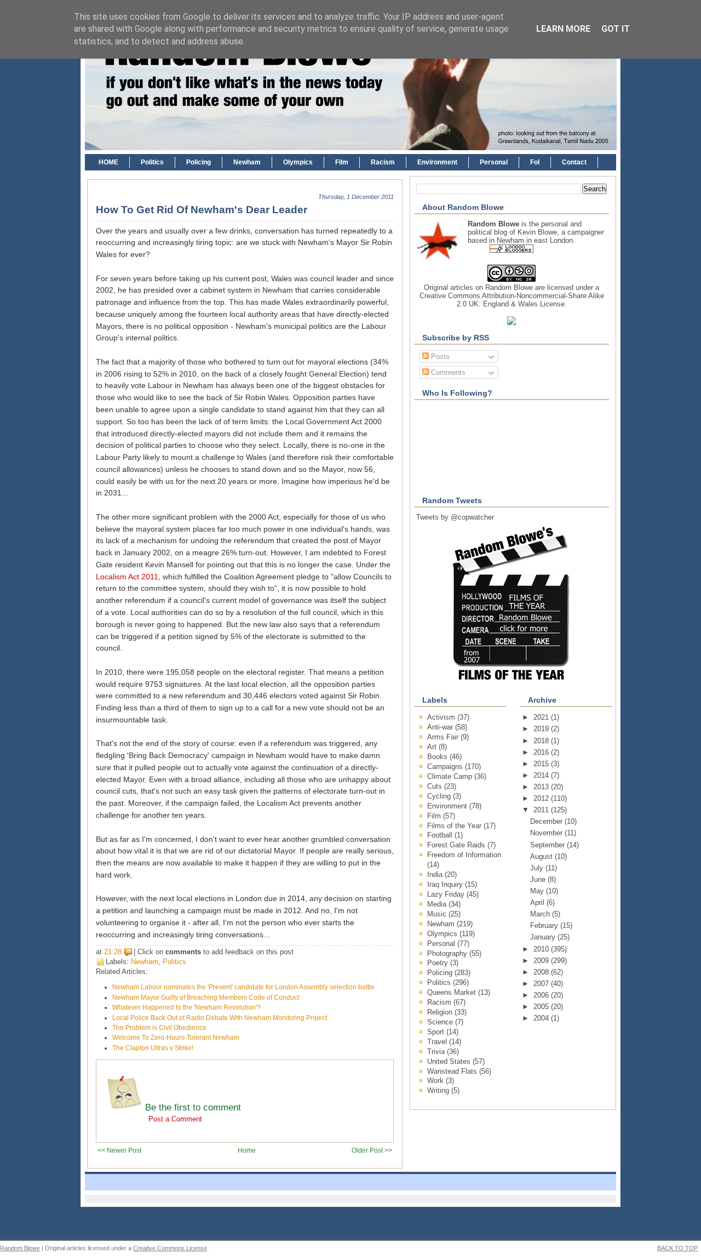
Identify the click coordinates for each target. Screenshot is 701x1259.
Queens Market (452, 992)
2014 (542, 775)
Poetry (438, 963)
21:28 (113, 952)
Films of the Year (455, 826)
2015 (542, 764)
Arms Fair (444, 737)
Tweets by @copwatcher (455, 517)
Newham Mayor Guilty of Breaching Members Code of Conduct (205, 997)
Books (438, 757)
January (544, 937)
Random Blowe (509, 287)
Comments (447, 372)
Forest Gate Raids (457, 845)
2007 (542, 983)
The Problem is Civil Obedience (159, 1028)
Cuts (435, 786)
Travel (438, 1042)
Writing (439, 1090)
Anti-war (441, 727)
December (547, 821)
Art (433, 747)
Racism (383, 162)
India (436, 874)
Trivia (437, 1051)
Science (441, 1022)
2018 (542, 741)
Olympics (298, 162)
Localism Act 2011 (127, 577)
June (539, 879)
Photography (448, 953)
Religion (441, 1012)
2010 (542, 949)
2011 (542, 810)
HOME (108, 162)
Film (341, 162)
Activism (442, 717)
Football (441, 835)
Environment (437, 162)
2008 (542, 972)
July (537, 868)
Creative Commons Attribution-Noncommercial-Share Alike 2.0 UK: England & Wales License (512, 300)
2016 (542, 752)
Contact (574, 162)
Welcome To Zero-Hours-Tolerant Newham (175, 1037)
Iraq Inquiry (446, 884)
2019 (542, 729)
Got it (615, 29)
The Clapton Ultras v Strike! (152, 1048)
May (538, 891)
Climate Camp (450, 776)
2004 (542, 1018)
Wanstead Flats (453, 1071)
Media (438, 904)
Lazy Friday (447, 894)
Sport (436, 1032)
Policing (198, 162)
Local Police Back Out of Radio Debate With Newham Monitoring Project (219, 1018)
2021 (542, 717)
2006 (542, 995)
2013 (542, 787)
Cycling (440, 796)
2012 (542, 798)
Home (247, 1150)
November (547, 833)
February (545, 925)
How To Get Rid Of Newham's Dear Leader (201, 209)
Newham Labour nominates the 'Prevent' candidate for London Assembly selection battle (243, 987)
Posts (439, 356)
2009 (542, 960)
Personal (494, 162)
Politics (152, 162)
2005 (542, 1006)
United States (450, 1061)
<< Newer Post (119, 1150)
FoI (534, 162)
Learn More (563, 29)
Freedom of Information (464, 855)
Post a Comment (175, 1119)
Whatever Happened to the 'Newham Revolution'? (186, 1007)
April (538, 902)
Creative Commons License (170, 1248)
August (542, 856)
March (541, 914)
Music (438, 914)
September (548, 845)
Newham (247, 162)
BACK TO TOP (677, 1248)
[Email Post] (297, 952)
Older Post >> (372, 1150)
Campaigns (446, 766)
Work (436, 1080)
